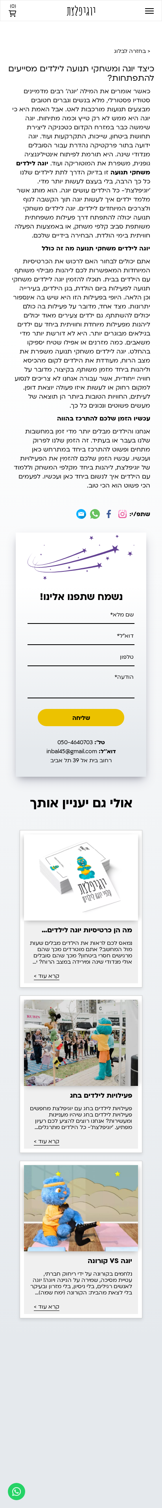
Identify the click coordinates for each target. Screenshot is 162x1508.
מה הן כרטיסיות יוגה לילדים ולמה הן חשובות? (89, 930)
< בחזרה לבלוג (132, 51)
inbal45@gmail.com (81, 751)
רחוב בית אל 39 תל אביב (81, 760)
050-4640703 (81, 742)
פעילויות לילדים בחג (101, 1096)
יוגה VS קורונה (110, 1261)
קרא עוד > (46, 976)
